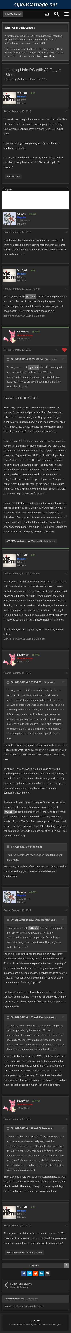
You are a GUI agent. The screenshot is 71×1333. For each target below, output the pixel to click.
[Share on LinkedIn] (41, 1273)
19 (34, 93)
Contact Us (35, 1320)
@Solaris (30, 296)
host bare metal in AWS (29, 1056)
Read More (48, 56)
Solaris (21, 213)
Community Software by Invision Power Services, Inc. (35, 1324)
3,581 (33, 214)
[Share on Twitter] (29, 1273)
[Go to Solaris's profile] (9, 218)
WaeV (9, 176)
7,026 (37, 332)
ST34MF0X (11, 541)
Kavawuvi (23, 331)
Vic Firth (21, 79)
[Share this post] (66, 111)
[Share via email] (47, 1273)
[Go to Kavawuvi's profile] (9, 336)
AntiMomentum (23, 541)
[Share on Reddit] (35, 1273)
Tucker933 (30, 1252)
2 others (44, 541)
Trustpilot (38, 826)
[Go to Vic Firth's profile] (9, 98)
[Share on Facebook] (23, 1273)
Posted (17, 111)
